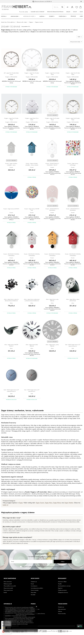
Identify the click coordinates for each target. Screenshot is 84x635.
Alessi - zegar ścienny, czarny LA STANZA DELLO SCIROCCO (11, 300)
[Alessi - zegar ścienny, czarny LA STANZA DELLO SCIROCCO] (11, 285)
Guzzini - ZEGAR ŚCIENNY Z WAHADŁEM (52, 209)
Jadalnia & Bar (14, 16)
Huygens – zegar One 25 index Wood (73, 73)
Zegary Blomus (57, 503)
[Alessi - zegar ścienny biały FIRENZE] (32, 330)
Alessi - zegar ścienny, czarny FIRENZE (52, 345)
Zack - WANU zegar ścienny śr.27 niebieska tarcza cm (11, 390)
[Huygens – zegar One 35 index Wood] (11, 104)
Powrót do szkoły (23, 11)
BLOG (81, 11)
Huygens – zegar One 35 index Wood (11, 118)
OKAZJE (68, 11)
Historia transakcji (34, 590)
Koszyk (32, 583)
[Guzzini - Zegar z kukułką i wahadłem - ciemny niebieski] (32, 149)
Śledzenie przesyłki (8, 583)
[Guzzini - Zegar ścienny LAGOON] (11, 194)
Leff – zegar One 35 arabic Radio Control (11, 73)
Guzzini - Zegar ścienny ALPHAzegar (72, 164)
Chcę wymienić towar (8, 590)
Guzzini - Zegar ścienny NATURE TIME (31, 209)
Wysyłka (60, 583)
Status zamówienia (8, 581)
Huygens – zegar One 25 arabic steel (32, 73)
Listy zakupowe (34, 586)
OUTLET (75, 11)
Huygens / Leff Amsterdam (11, 77)
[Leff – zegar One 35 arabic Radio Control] (11, 58)
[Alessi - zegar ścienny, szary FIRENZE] (52, 285)
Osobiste (51, 16)
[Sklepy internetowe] (80, 626)
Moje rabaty (33, 592)
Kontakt (5, 592)
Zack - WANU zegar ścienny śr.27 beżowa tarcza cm (72, 345)
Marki (81, 16)
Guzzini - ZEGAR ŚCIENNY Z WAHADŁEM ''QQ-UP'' (52, 164)
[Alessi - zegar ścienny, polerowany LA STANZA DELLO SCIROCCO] (32, 285)
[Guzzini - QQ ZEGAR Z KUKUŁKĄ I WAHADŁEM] (11, 239)
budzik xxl (5, 505)
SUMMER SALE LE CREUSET (37, 11)
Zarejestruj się (34, 581)
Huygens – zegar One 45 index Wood (52, 73)
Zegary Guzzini (40, 503)
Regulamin (60, 588)
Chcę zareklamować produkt (10, 586)
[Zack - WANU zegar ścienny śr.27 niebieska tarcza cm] (11, 375)
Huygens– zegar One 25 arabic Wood (52, 118)
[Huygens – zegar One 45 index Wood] (52, 58)
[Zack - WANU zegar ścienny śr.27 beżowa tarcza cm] (73, 330)
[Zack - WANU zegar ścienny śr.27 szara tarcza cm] (32, 375)
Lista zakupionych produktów (37, 588)
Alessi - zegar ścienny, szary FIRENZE (52, 300)
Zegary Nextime (68, 503)
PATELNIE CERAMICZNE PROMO (55, 11)
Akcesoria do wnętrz (28, 16)
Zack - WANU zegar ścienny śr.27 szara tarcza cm (31, 390)
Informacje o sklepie (62, 581)
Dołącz (62, 561)
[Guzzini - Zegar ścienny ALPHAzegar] (73, 149)
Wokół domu (62, 16)
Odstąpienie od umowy (63, 592)
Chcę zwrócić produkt (8, 588)
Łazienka (42, 16)
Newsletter (42, 554)
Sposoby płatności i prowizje (64, 586)
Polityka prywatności (62, 590)
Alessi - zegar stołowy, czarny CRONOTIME (72, 300)
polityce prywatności (10, 614)
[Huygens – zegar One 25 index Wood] (73, 58)
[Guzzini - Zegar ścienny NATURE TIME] (32, 194)
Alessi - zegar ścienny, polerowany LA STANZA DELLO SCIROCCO (32, 300)
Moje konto (35, 578)
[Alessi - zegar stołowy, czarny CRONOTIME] (73, 285)
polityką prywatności (33, 566)
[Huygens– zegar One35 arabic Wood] (73, 104)
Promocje (73, 16)
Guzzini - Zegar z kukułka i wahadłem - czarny (11, 164)
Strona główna (11, 22)
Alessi (11, 303)
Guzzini (11, 167)
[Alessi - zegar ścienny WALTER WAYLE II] (11, 330)
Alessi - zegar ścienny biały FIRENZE (32, 345)
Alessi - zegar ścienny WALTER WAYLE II (11, 345)
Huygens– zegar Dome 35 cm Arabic (31, 118)
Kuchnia (3, 16)
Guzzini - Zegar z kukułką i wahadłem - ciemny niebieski (31, 164)
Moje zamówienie (10, 578)
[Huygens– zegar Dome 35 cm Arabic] (32, 104)
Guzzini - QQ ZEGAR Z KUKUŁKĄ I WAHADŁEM (11, 254)
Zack (73, 348)
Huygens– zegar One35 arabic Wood (73, 118)
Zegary (31, 22)
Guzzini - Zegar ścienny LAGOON (11, 208)
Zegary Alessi (48, 503)
